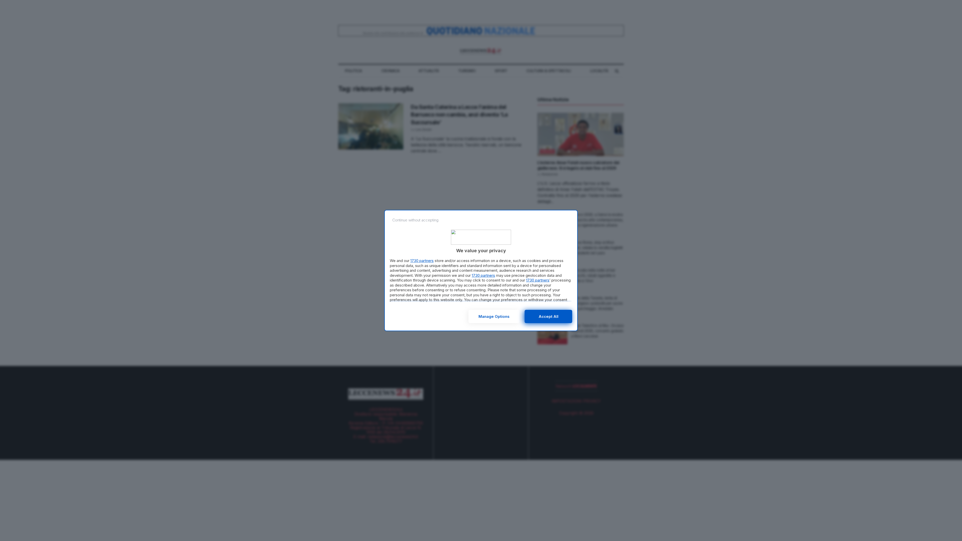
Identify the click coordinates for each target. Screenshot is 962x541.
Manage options (494, 316)
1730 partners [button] (422, 260)
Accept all (548, 316)
